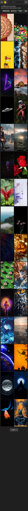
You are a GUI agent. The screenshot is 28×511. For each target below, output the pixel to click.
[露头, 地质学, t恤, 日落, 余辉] (20, 82)
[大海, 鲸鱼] (20, 137)
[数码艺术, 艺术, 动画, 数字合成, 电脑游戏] (7, 137)
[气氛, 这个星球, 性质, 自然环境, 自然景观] (7, 357)
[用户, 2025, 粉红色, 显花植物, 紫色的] (20, 220)
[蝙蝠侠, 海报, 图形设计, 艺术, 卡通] (20, 412)
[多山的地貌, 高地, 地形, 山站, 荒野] (7, 220)
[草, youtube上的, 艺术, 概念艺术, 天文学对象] (20, 110)
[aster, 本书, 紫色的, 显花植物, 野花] (20, 192)
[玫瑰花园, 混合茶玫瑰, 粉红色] (20, 165)
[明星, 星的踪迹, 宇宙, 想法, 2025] (7, 247)
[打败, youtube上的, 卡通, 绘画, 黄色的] (7, 54)
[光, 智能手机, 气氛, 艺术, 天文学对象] (7, 412)
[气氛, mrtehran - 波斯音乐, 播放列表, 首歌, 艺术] (7, 385)
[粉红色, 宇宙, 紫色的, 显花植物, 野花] (7, 165)
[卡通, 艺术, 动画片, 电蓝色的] (20, 275)
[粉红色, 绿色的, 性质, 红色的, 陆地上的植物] (7, 275)
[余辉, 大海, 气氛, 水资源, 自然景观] (20, 330)
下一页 (13, 429)
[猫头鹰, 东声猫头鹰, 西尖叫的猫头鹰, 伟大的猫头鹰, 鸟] (20, 302)
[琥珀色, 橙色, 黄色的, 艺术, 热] (20, 357)
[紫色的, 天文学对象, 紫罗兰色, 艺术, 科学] (7, 82)
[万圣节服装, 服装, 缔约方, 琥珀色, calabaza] (20, 247)
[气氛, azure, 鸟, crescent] (20, 385)
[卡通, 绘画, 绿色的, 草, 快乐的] (20, 27)
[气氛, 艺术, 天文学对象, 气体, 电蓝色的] (7, 302)
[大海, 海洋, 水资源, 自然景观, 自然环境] (20, 54)
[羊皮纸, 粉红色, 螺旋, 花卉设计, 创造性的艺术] (7, 27)
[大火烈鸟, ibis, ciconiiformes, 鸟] (7, 192)
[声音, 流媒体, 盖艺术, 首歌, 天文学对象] (7, 110)
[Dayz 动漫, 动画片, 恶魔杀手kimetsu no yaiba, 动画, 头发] (7, 330)
